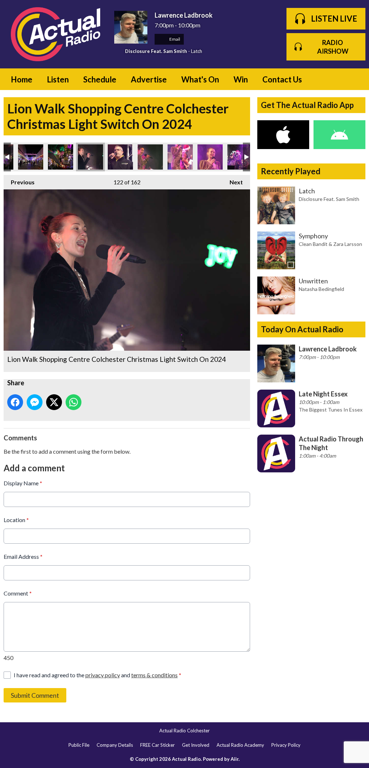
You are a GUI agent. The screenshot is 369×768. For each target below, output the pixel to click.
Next (232, 182)
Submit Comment (35, 695)
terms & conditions (154, 675)
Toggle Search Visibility (354, 79)
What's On (200, 79)
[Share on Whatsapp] (73, 402)
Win (241, 79)
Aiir (235, 759)
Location (16, 519)
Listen (58, 79)
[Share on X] (54, 402)
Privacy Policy (286, 745)
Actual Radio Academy (240, 745)
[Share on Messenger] (35, 402)
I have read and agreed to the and (97, 675)
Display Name (23, 483)
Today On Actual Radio (302, 329)
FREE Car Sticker (157, 745)
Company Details (115, 745)
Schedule (99, 79)
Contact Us (282, 79)
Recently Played (290, 171)
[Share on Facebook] (15, 402)
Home (21, 79)
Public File (78, 745)
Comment (18, 593)
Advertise (149, 79)
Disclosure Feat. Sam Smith (156, 51)
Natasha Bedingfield (321, 289)
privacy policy (102, 675)
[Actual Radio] (55, 34)
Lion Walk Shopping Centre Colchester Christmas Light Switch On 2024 (30, 157)
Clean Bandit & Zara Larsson (330, 244)
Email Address (23, 556)
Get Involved (195, 745)
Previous (19, 182)
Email (174, 39)
